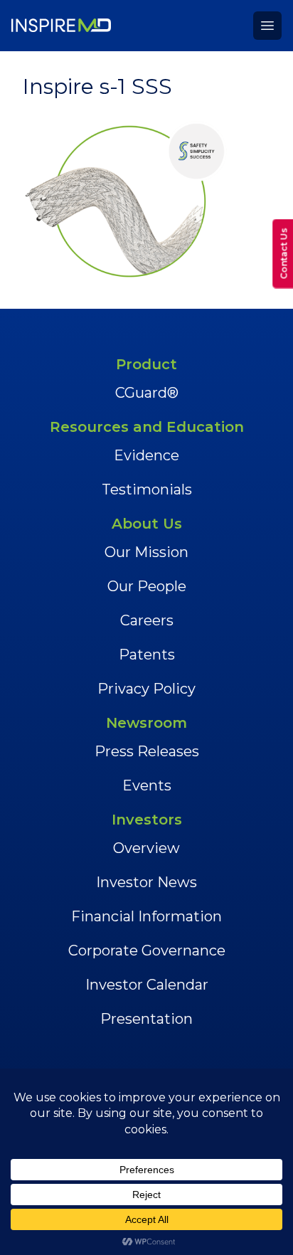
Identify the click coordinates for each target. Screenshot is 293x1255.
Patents (147, 654)
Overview (146, 848)
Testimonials (147, 489)
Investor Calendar (146, 984)
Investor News (146, 882)
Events (146, 785)
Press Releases (147, 751)
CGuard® (147, 392)
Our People (146, 586)
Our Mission (146, 552)
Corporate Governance (146, 950)
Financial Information (146, 916)
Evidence (146, 455)
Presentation (146, 1018)
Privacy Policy (146, 688)
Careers (147, 620)
